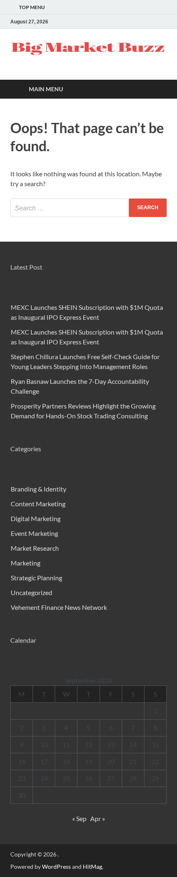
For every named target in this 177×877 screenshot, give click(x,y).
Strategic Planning (36, 578)
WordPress (56, 866)
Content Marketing (38, 504)
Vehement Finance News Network (59, 607)
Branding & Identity (38, 489)
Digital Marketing (36, 518)
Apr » (97, 818)
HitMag (92, 866)
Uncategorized (31, 592)
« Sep (79, 818)
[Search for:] (88, 207)
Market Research (35, 548)
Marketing (25, 563)
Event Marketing (34, 533)
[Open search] (156, 89)
